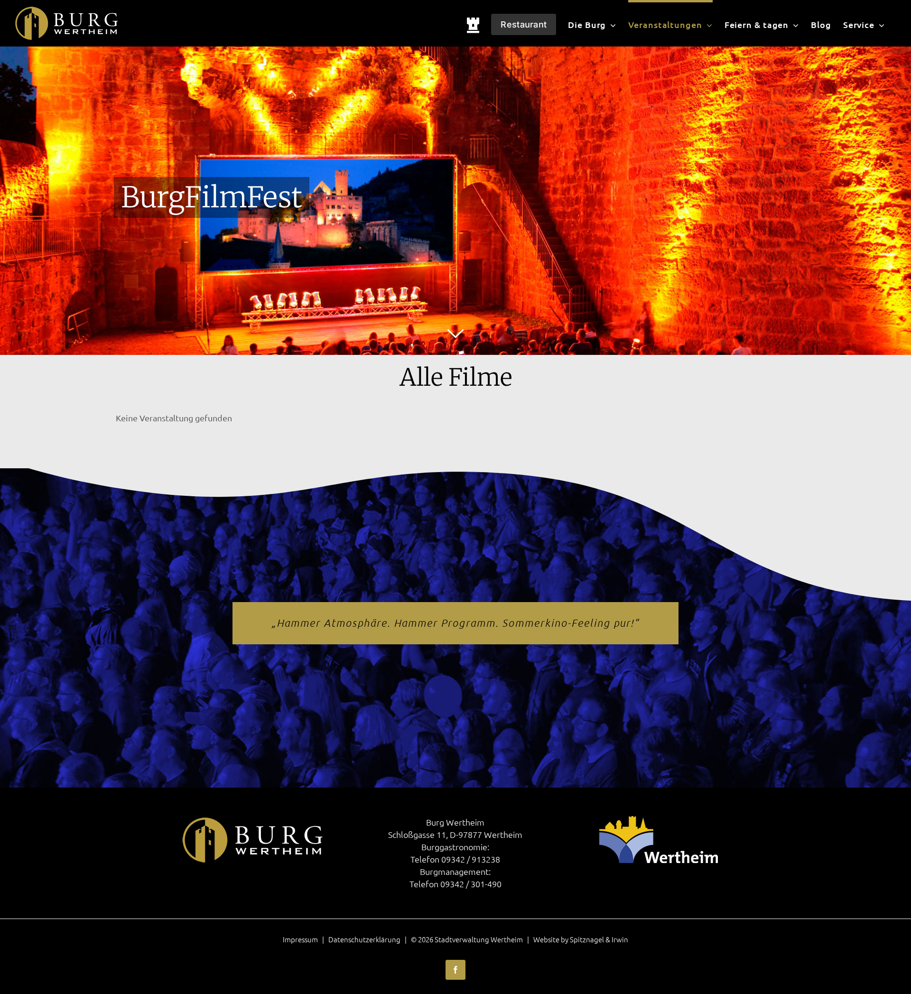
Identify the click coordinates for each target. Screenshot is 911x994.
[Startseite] (473, 23)
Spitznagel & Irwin (599, 939)
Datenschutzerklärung (364, 939)
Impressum (300, 939)
